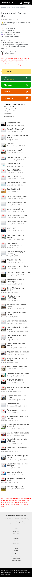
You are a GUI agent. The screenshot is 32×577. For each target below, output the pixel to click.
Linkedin (16, 546)
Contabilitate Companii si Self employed (17, 465)
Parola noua (16, 536)
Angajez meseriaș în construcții (18, 352)
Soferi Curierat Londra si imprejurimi (15, 236)
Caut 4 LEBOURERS (14, 176)
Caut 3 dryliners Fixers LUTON (17, 321)
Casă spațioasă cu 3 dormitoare (18, 273)
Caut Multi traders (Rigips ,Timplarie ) (16, 253)
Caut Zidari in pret (13, 189)
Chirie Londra (4, 9)
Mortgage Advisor (13, 123)
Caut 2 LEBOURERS (14, 170)
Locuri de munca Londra (18, 7)
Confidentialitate (16, 558)
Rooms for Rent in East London (18, 374)
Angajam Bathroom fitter (15, 150)
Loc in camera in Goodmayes (17, 196)
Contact (16, 563)
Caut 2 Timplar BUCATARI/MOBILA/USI (15, 244)
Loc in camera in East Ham (16, 203)
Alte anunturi (8, 114)
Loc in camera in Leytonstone (17, 222)
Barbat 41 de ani (13, 404)
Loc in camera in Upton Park (17, 215)
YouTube (16, 550)
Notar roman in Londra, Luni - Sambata (17, 417)
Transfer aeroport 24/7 (15, 487)
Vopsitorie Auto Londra (15, 472)
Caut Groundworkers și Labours (18, 157)
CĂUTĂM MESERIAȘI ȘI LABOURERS (15, 297)
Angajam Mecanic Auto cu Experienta (16, 396)
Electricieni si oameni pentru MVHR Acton (17, 440)
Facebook (16, 544)
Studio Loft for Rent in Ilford (17, 366)
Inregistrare (16, 531)
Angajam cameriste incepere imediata (17, 359)
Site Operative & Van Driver (16, 183)
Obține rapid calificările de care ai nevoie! (18, 426)
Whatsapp (8, 85)
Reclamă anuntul (9, 116)
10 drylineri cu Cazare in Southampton (15, 281)
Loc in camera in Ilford (15, 209)
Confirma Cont (16, 538)
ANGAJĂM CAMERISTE (15, 380)
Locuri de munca (5, 7)
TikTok (16, 548)
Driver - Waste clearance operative (15, 289)
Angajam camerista (14, 260)
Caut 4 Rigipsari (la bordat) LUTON (16, 314)
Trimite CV (8, 98)
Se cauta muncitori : (14, 164)
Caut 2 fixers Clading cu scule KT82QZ (17, 136)
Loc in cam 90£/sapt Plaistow (17, 266)
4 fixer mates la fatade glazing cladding (18, 457)
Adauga (27, 3)
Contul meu (16, 534)
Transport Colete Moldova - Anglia (16, 479)
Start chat (8, 91)
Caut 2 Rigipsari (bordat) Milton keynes (18, 328)
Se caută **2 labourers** (16, 129)
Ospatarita (10, 144)
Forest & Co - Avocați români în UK (18, 448)
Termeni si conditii (16, 556)
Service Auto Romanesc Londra (18, 433)
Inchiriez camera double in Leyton (16, 305)
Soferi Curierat (12, 228)
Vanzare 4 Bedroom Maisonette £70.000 (18, 388)
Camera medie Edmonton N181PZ (16, 345)
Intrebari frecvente (16, 560)
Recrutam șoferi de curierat (16, 410)
